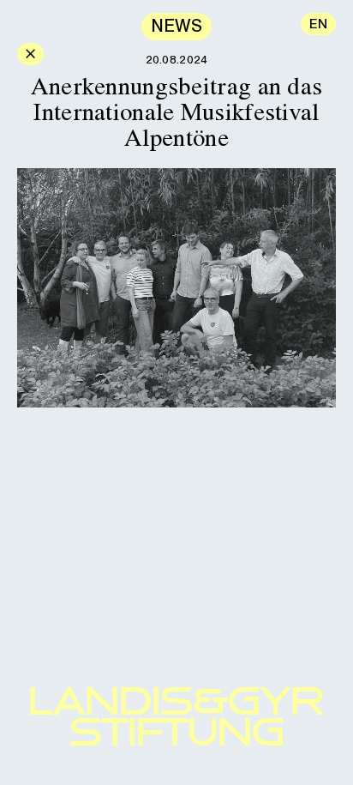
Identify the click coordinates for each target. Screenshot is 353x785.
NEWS (176, 26)
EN (318, 24)
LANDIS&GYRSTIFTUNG (176, 716)
